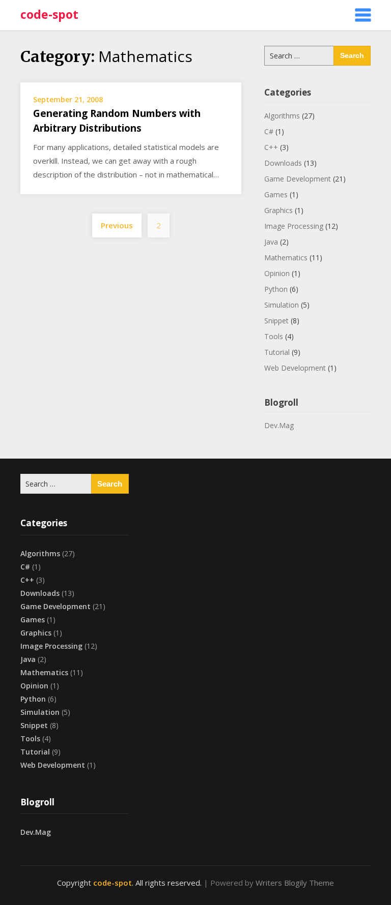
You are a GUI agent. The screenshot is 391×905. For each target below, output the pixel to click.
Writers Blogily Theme (295, 883)
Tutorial (277, 352)
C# (268, 131)
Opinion (277, 273)
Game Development (297, 179)
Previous (117, 225)
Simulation (281, 305)
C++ (271, 147)
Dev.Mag (279, 425)
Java (271, 242)
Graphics (278, 210)
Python (276, 289)
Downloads (283, 163)
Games (276, 194)
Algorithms (282, 115)
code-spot (49, 14)
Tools (273, 336)
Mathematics (286, 257)
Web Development (295, 368)
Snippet (276, 320)
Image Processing (293, 226)
